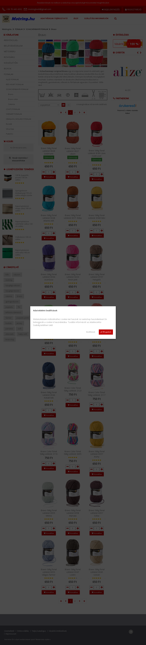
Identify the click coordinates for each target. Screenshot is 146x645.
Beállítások (90, 332)
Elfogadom (106, 332)
